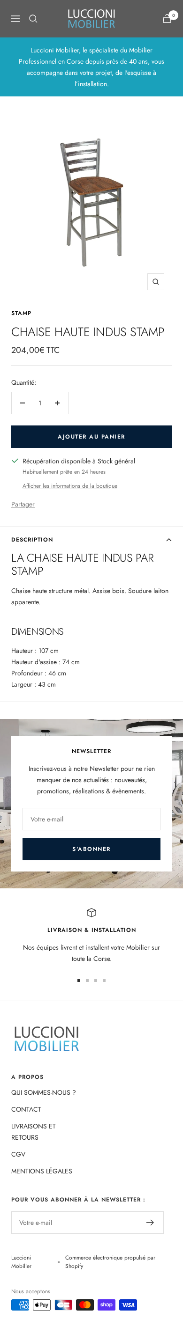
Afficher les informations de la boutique (70, 486)
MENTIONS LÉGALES (41, 1171)
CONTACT (26, 1109)
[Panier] (167, 18)
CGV (18, 1154)
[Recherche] (33, 19)
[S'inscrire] (150, 1222)
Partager (23, 504)
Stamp (21, 313)
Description (32, 539)
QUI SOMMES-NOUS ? (43, 1092)
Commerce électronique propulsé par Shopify (110, 1261)
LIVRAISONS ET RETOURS (33, 1131)
